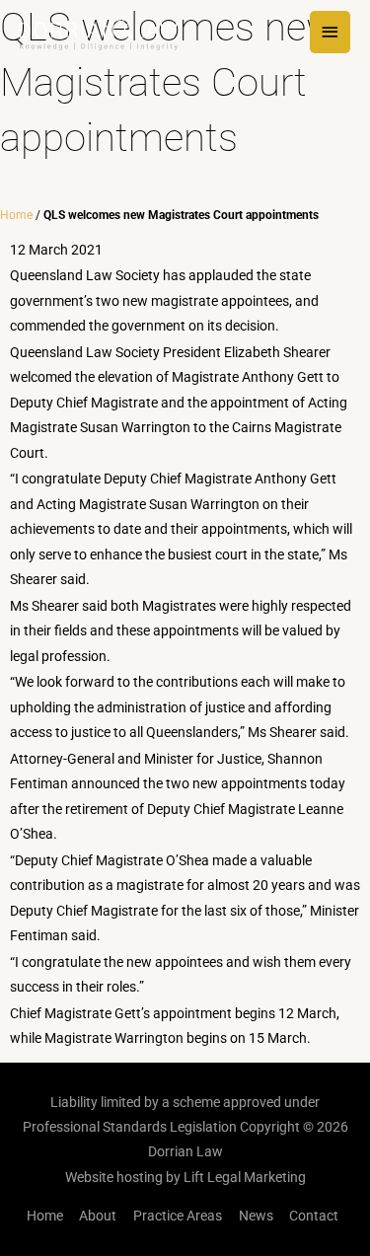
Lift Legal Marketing (245, 1177)
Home (16, 215)
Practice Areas (177, 1215)
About (97, 1215)
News (256, 1215)
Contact (313, 1215)
